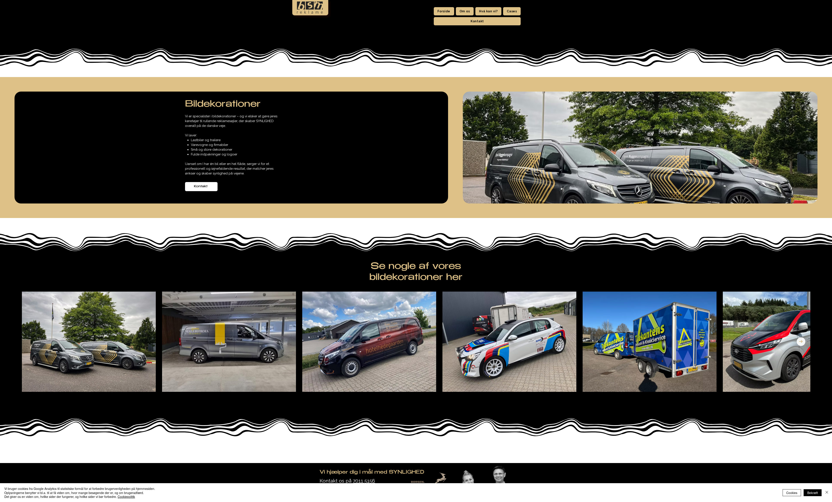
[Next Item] (801, 341)
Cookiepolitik (126, 496)
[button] (465, 11)
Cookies (791, 493)
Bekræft (812, 493)
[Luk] (826, 493)
